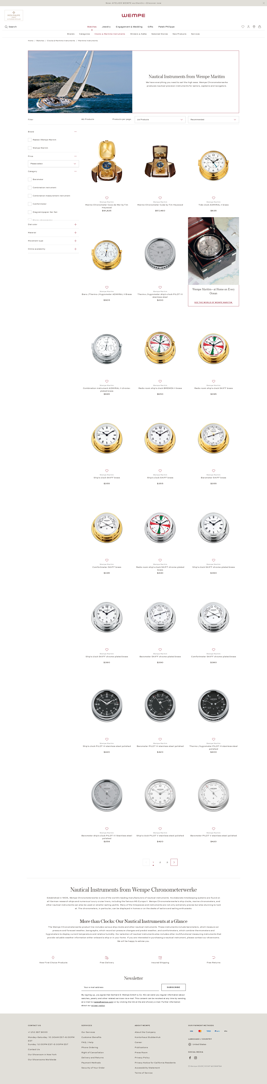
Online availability (36, 249)
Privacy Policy (142, 1057)
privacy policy (98, 1005)
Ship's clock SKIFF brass (107, 477)
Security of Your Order (93, 1068)
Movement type (35, 241)
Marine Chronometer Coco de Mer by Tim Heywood (106, 206)
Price (30, 156)
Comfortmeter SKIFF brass (106, 567)
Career (138, 1042)
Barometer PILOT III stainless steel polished (160, 746)
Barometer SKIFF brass (213, 477)
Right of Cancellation (92, 1052)
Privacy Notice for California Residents (155, 1062)
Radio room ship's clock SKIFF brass (213, 388)
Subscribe (173, 987)
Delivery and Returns (92, 1057)
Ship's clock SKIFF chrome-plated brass (213, 567)
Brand (31, 132)
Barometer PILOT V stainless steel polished (213, 835)
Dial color (32, 224)
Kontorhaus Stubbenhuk (148, 1037)
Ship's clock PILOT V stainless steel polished (160, 835)
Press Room (141, 1052)
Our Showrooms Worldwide (42, 1059)
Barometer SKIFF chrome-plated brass (160, 656)
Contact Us (34, 1049)
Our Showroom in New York (42, 1054)
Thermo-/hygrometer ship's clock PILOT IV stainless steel (160, 295)
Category (32, 171)
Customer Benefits (91, 1037)
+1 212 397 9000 (38, 1032)
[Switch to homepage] (133, 15)
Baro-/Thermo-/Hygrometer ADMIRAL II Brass (107, 294)
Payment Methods (91, 1062)
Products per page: (122, 119)
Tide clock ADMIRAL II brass (214, 205)
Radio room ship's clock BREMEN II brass (160, 388)
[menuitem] (243, 26)
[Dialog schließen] (264, 3)
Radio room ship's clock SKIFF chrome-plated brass (160, 568)
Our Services (88, 1032)
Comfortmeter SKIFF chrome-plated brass (213, 656)
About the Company (145, 1032)
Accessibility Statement (147, 1068)
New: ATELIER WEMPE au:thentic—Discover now (133, 3)
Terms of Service (144, 1073)
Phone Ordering (89, 1047)
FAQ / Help (87, 1042)
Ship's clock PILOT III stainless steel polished (107, 746)
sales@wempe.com (103, 1002)
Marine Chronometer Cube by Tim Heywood (160, 205)
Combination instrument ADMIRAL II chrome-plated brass (107, 389)
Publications (141, 1047)
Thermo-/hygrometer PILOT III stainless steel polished (213, 747)
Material (32, 233)
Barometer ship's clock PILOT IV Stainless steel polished (106, 837)
